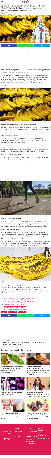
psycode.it (18, 436)
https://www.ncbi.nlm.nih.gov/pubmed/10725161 (15, 299)
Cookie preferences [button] (43, 438)
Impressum (41, 433)
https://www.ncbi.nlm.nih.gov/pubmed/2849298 (15, 303)
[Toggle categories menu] (2, 2)
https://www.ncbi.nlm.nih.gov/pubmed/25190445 (15, 307)
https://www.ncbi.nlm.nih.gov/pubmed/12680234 (15, 304)
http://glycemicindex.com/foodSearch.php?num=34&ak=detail (18, 301)
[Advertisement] (25, 58)
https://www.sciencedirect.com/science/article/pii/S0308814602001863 (20, 298)
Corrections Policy (31, 434)
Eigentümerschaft (30, 439)
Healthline (5, 85)
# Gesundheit (22, 312)
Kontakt (17, 434)
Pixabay (2, 215)
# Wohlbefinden (12, 312)
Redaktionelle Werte (31, 436)
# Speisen (4, 312)
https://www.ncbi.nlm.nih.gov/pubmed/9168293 (15, 309)
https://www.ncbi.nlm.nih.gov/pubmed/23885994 (15, 306)
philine (7, 12)
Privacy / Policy (42, 435)
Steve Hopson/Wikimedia (6, 122)
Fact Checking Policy (31, 431)
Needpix (2, 281)
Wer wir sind (18, 431)
